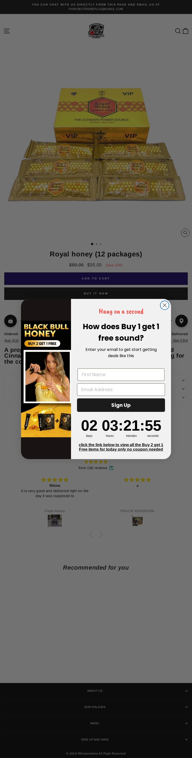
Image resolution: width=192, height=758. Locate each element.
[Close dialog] (164, 305)
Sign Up (121, 405)
